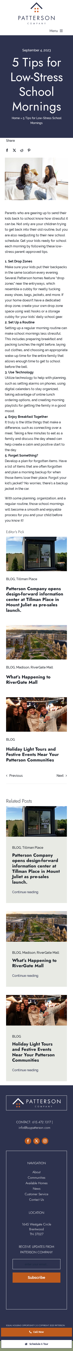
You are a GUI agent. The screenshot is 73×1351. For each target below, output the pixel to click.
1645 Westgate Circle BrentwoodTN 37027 (36, 1229)
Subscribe (36, 1277)
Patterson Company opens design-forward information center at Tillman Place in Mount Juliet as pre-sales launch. (34, 599)
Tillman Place (26, 579)
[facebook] (28, 1141)
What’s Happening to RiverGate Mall (28, 679)
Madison (22, 667)
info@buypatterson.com (34, 1127)
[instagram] (45, 1141)
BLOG (10, 579)
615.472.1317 (41, 1122)
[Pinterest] (29, 150)
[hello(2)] (36, 699)
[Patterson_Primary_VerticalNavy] (36, 4)
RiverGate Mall (42, 667)
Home (16, 118)
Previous (16, 776)
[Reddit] (21, 150)
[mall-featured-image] (36, 626)
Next (60, 776)
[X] (14, 150)
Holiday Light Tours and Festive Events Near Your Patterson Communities (32, 754)
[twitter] (36, 1141)
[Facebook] (7, 150)
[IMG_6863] (36, 538)
